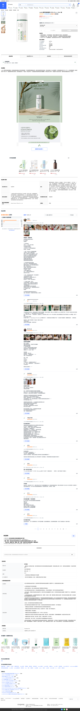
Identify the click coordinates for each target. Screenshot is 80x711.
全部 (20, 4)
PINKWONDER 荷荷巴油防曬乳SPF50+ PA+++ (9, 692)
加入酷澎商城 (61, 698)
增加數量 (43, 31)
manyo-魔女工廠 (66, 666)
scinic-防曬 (55, 666)
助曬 (2, 660)
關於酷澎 (2, 698)
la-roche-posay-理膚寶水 (74, 666)
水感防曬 (8, 666)
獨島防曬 (30, 666)
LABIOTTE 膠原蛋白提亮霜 (6, 691)
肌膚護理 (10, 10)
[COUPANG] (21, 705)
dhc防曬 (12, 666)
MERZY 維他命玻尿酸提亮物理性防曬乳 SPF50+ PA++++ (11, 673)
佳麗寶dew (51, 666)
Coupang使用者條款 (16, 698)
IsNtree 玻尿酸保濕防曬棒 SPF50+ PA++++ (9, 686)
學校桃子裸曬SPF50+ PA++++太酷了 (8, 676)
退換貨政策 (22, 698)
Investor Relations (8, 698)
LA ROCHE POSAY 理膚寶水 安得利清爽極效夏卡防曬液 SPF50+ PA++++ (13, 694)
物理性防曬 (35, 666)
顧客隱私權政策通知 (35, 698)
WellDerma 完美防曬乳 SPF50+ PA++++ (8, 682)
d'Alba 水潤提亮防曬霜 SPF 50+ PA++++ (8, 685)
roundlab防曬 (46, 666)
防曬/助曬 (14, 10)
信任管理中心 (28, 698)
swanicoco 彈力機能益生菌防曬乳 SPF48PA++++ (10, 683)
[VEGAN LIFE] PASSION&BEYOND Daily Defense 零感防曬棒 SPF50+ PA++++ (14, 688)
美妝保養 (6, 10)
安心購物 (41, 698)
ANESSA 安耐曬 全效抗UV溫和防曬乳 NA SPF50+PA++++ (11, 689)
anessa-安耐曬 (40, 666)
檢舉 (72, 554)
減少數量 (43, 30)
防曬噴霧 (26, 666)
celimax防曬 (22, 666)
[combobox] (73, 215)
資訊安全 (46, 698)
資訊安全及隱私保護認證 (53, 698)
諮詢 (73, 535)
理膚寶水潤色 (3, 666)
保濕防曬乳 (60, 666)
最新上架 (29, 215)
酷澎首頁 (2, 10)
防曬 (18, 10)
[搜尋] (69, 4)
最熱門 (25, 215)
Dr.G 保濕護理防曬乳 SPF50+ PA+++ (8, 679)
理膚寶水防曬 (16, 666)
